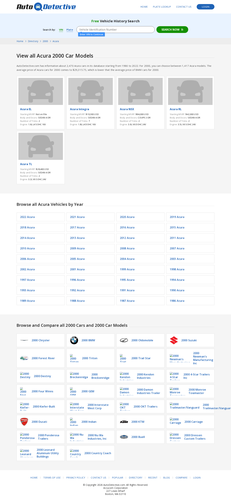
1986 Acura (177, 301)
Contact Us (184, 6)
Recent (152, 477)
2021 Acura (77, 217)
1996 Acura (77, 280)
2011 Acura (177, 238)
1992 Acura (77, 290)
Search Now (170, 29)
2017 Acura (77, 227)
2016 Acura (127, 227)
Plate (69, 29)
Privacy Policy (75, 477)
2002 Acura (27, 269)
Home (144, 6)
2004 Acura (127, 259)
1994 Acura (177, 280)
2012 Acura (127, 238)
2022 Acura (27, 217)
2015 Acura (177, 227)
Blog (166, 477)
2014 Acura (27, 238)
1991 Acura (127, 290)
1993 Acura (27, 290)
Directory (135, 477)
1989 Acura (27, 301)
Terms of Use (52, 477)
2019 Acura (177, 217)
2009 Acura (77, 248)
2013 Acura (77, 238)
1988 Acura (77, 301)
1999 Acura (127, 269)
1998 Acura (177, 269)
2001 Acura (77, 269)
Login (205, 6)
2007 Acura (177, 248)
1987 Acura (127, 301)
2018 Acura (27, 227)
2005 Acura (77, 259)
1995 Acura (127, 280)
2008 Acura (127, 248)
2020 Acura (127, 217)
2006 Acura (27, 259)
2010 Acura (27, 248)
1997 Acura (27, 280)
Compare (181, 477)
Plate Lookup (162, 6)
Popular (117, 477)
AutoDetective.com (46, 7)
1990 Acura (177, 290)
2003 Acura (177, 259)
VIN (61, 29)
